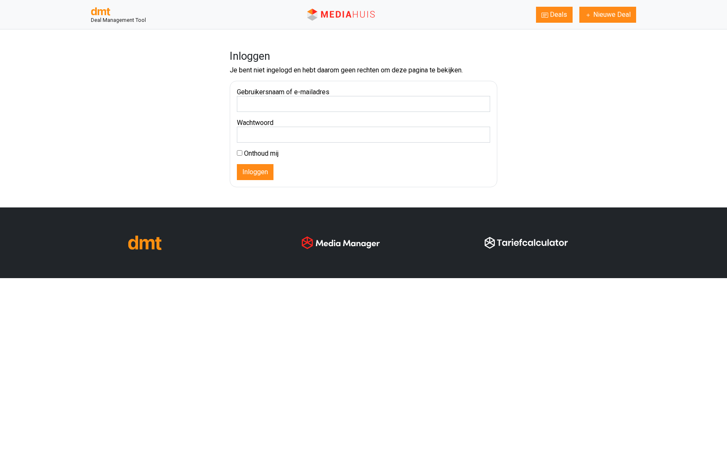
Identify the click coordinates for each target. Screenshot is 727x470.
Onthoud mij (260, 153)
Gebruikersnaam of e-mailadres (283, 92)
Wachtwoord (255, 123)
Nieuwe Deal (611, 15)
